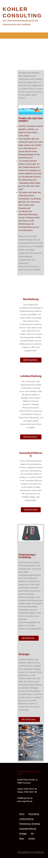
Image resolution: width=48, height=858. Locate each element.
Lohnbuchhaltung (26, 818)
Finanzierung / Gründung (29, 823)
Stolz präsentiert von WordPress (31, 852)
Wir (32, 833)
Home (21, 813)
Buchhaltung (34, 813)
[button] (24, 35)
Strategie (23, 833)
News (21, 838)
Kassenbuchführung (27, 828)
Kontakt (31, 838)
